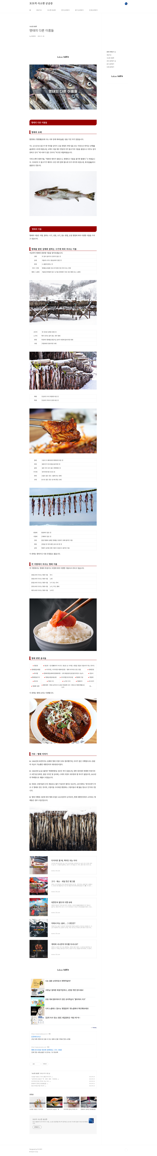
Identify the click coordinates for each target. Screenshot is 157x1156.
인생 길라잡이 (93, 10)
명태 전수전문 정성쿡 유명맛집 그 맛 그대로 (46, 1050)
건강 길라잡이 (65, 10)
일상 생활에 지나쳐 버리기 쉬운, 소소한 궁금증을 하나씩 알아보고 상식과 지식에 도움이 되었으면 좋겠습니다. (60, 1122)
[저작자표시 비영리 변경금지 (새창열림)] (50, 1064)
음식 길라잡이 (79, 10)
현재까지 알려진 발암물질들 (38, 1083)
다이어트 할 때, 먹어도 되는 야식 (40, 1081)
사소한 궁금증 (51, 10)
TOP (126, 1149)
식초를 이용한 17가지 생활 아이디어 (41, 1077)
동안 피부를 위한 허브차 (37, 1086)
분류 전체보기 (110, 52)
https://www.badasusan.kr (39, 1034)
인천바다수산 (36, 1036)
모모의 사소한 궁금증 (41, 3)
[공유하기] (36, 1064)
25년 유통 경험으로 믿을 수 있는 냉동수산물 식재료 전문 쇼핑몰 (50, 1039)
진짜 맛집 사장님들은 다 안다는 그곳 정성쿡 (44, 1052)
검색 (122, 3)
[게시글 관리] (38, 1064)
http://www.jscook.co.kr (38, 1047)
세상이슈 (39, 10)
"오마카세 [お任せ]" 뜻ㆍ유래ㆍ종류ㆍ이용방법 (44, 1079)
